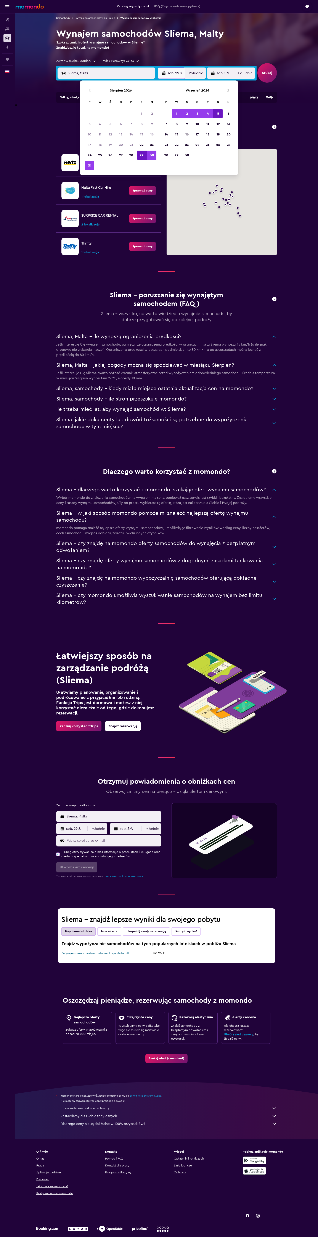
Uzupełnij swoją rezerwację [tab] (146, 931)
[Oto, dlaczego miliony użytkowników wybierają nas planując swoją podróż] (274, 472)
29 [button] (141, 155)
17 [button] (89, 144)
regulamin (110, 876)
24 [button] (90, 155)
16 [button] (152, 134)
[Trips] (7, 59)
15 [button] (141, 134)
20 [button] (121, 144)
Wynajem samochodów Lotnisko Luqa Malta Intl (95, 953)
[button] (7, 6)
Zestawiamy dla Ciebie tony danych (89, 1116)
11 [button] (100, 134)
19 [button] (110, 144)
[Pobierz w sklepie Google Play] (254, 1160)
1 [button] (141, 113)
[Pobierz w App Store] (254, 1171)
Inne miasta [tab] (109, 931)
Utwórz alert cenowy (238, 1034)
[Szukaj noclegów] (7, 29)
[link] (142, 190)
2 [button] (152, 113)
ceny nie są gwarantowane (145, 1095)
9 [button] (152, 124)
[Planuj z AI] (7, 47)
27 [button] (121, 155)
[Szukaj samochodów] (7, 38)
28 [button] (131, 155)
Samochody (63, 18)
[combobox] (76, 61)
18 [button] (100, 144)
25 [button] (100, 155)
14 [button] (131, 134)
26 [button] (110, 155)
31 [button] (89, 165)
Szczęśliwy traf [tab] (186, 931)
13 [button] (120, 134)
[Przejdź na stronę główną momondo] (30, 6)
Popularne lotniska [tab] (78, 931)
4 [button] (100, 124)
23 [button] (152, 144)
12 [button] (110, 134)
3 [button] (90, 124)
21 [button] (131, 144)
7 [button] (131, 124)
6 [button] (121, 124)
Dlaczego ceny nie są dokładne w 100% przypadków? (103, 1124)
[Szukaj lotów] (7, 20)
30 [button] (152, 155)
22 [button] (141, 144)
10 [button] (89, 134)
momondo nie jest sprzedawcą (85, 1108)
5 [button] (110, 124)
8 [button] (142, 124)
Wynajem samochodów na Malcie (95, 18)
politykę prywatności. (130, 876)
